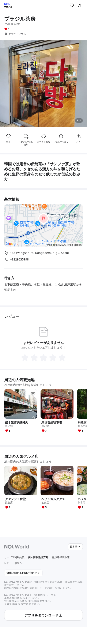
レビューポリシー (14, 563)
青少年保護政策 (61, 557)
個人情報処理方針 (38, 557)
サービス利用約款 (14, 557)
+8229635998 (19, 259)
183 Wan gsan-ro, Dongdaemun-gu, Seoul (39, 253)
